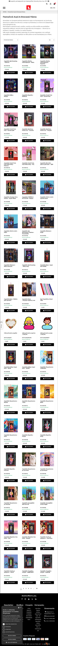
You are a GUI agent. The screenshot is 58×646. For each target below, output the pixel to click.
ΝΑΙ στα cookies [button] (12, 635)
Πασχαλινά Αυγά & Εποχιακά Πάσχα (16, 11)
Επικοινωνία (49, 608)
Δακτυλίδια (38, 625)
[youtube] (28, 599)
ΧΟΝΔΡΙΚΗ (29, 612)
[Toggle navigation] (5, 8)
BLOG (29, 619)
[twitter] (32, 599)
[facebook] (22, 599)
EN (54, 8)
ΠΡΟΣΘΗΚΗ (11, 72)
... (33, 588)
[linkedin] (35, 599)
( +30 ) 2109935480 (50, 618)
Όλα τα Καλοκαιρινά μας (38, 628)
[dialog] (12, 625)
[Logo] (28, 8)
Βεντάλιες (38, 608)
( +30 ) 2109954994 (50, 621)
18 (36, 588)
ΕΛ (51, 8)
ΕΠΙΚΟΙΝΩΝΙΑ (29, 617)
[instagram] (25, 599)
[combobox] (18, 607)
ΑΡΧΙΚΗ (4, 11)
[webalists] (47, 644)
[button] (12, 642)
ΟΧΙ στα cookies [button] (12, 639)
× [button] (20, 607)
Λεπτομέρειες (17, 621)
